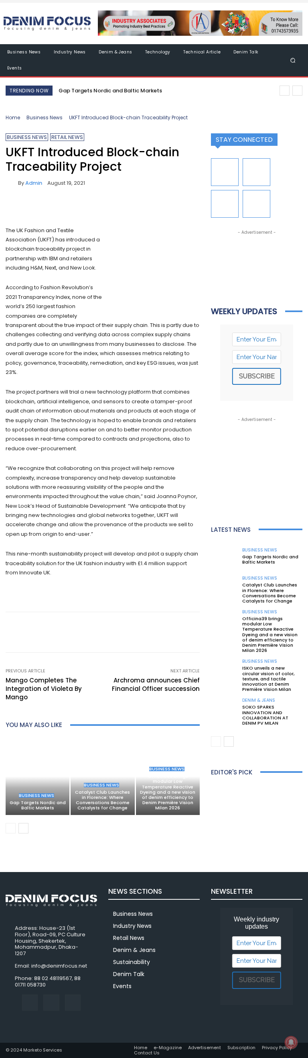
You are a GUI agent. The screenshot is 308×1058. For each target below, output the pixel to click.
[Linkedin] (256, 172)
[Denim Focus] (47, 23)
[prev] (285, 91)
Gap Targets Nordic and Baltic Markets (110, 90)
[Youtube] (256, 204)
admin (33, 183)
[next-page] (23, 828)
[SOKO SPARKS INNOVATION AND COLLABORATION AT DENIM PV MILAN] (224, 711)
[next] (297, 91)
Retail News (67, 137)
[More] (87, 206)
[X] (32, 206)
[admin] (12, 183)
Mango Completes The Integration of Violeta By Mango (44, 688)
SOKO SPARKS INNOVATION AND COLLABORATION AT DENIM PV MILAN (265, 715)
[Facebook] (14, 206)
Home (13, 117)
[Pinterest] (51, 206)
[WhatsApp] (69, 206)
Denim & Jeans (258, 700)
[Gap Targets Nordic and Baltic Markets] (37, 776)
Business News (44, 117)
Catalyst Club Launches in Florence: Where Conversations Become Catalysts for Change (102, 800)
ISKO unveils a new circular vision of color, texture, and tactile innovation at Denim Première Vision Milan (268, 678)
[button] (293, 60)
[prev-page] (11, 828)
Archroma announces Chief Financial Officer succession (156, 684)
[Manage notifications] (291, 1042)
